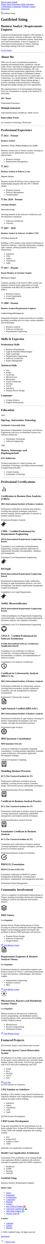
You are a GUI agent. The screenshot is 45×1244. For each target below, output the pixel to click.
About (8, 4)
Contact (32, 7)
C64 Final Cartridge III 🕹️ (16, 1209)
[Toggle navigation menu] (2, 11)
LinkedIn (9, 1223)
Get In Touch (6, 50)
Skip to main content (9, 2)
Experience (16, 4)
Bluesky (9, 1228)
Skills (23, 4)
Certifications (6, 7)
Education (30, 4)
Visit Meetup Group (11, 945)
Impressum (5, 9)
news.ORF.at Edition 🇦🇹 (16, 1206)
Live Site (7, 1082)
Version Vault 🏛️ (13, 1213)
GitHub (9, 1225)
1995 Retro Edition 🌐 (15, 1211)
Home (3, 4)
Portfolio (25, 7)
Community (16, 7)
